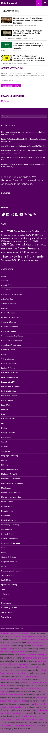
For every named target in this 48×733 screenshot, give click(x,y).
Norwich (24, 248)
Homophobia (5, 238)
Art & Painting (7, 299)
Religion (10, 252)
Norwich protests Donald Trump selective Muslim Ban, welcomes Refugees (28, 20)
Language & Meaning (9, 455)
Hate (41, 235)
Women (34, 260)
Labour (29, 241)
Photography (6, 529)
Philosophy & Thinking (10, 525)
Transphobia (6, 260)
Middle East (6, 488)
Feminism (21, 235)
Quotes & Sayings (8, 557)
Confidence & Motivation (11, 345)
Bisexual (4, 308)
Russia (15, 252)
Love (13, 245)
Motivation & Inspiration (11, 497)
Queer (4, 552)
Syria (28, 252)
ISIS (3, 241)
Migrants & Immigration (10, 492)
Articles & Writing (8, 303)
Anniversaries (6, 290)
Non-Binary (6, 248)
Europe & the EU (8, 382)
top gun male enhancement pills (34, 639)
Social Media (6, 580)
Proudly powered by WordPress (12, 628)
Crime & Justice (7, 359)
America (4, 280)
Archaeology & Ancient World (13, 294)
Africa (3, 276)
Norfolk (15, 249)
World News (6, 617)
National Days (6, 506)
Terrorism (34, 252)
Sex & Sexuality (7, 575)
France (4, 414)
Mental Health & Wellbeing (12, 483)
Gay (27, 235)
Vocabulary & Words (9, 608)
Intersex (42, 238)
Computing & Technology (11, 340)
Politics (34, 248)
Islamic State (10, 241)
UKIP (17, 259)
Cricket (4, 354)
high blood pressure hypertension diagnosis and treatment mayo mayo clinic (21, 719)
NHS (36, 245)
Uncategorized (7, 603)
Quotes (40, 249)
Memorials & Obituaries (10, 479)
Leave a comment (30, 26)
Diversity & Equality (9, 363)
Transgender (36, 256)
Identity (4, 442)
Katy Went (19, 26)
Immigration (31, 238)
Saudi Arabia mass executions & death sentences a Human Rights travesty (28, 45)
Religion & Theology (9, 561)
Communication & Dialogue (12, 336)
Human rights (17, 238)
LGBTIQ (6, 244)
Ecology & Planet (8, 368)
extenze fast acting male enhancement (24, 636)
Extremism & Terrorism (10, 386)
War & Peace (6, 612)
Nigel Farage (42, 245)
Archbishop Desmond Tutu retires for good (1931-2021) (23, 146)
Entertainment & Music (10, 377)
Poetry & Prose (7, 534)
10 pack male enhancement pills (33, 654)
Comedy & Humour (8, 331)
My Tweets (5, 101)
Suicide (22, 251)
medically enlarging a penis (36, 657)
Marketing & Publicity (9, 474)
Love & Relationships (9, 469)
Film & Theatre (7, 400)
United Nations (25, 260)
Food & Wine (6, 405)
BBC (2, 231)
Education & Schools (9, 373)
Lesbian (4, 460)
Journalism (5, 451)
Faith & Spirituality (8, 391)
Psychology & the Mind (10, 543)
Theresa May (9, 256)
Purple (4, 548)
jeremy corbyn (21, 241)
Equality (35, 231)
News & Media (7, 511)
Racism (4, 252)
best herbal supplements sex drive (15, 633)
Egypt (29, 231)
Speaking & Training (9, 585)
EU (42, 231)
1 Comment (22, 51)
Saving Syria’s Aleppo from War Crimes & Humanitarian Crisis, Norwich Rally (27, 33)
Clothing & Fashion (8, 322)
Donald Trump (20, 231)
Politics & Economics (9, 538)
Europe (14, 235)
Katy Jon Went (9, 3)
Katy (18, 38)
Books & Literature (8, 313)
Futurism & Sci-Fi (8, 419)
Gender (34, 234)
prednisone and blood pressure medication (18, 725)
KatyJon (5, 193)
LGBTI (35, 241)
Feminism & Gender (9, 396)
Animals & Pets (7, 285)
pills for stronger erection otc (13, 651)
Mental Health (25, 244)
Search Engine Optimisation (12, 571)
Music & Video (7, 502)
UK (13, 260)
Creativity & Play (8, 350)
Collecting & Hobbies (9, 326)
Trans (21, 256)
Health (4, 428)
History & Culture (8, 432)
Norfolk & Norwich (8, 520)
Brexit (8, 231)
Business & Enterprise (10, 317)
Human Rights (7, 437)
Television (5, 594)
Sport (3, 589)
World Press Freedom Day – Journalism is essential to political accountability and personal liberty (29, 58)
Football (4, 409)
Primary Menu (45, 3)
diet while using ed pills (29, 667)
